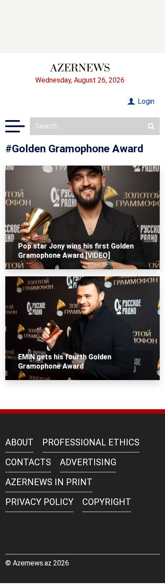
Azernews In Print (48, 482)
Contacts (28, 462)
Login (145, 101)
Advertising (88, 462)
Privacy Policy (39, 502)
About (19, 442)
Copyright (106, 502)
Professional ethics (90, 442)
